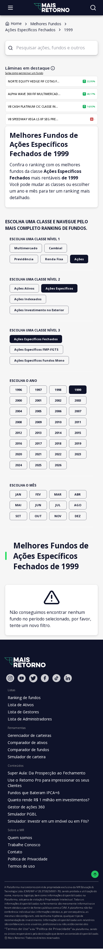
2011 (77, 422)
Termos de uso (21, 866)
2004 (18, 411)
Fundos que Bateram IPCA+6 (34, 792)
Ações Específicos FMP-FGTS (36, 349)
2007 (77, 411)
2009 (38, 422)
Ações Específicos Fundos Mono (39, 360)
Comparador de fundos (28, 749)
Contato (15, 851)
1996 (18, 390)
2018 (58, 443)
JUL (57, 505)
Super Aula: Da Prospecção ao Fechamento (46, 773)
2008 (18, 422)
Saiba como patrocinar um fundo (24, 73)
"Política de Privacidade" (53, 929)
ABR (77, 494)
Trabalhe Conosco (24, 844)
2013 (38, 433)
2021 (38, 454)
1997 (38, 390)
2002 (58, 400)
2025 (38, 465)
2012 (18, 433)
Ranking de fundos (24, 697)
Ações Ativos (24, 288)
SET (18, 516)
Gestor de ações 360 (26, 806)
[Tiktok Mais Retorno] (56, 678)
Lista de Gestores (23, 711)
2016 (18, 443)
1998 (58, 390)
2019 (77, 443)
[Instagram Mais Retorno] (10, 678)
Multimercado (25, 248)
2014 (58, 433)
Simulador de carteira (27, 756)
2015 (77, 433)
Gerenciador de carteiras (29, 735)
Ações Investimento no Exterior (39, 310)
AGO (77, 505)
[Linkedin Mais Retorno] (68, 678)
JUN (38, 505)
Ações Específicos (59, 288)
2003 (77, 400)
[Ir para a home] (51, 7)
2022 (58, 454)
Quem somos (20, 837)
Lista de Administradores (30, 719)
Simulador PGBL (22, 814)
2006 (58, 411)
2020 (18, 454)
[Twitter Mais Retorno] (33, 678)
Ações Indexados (27, 299)
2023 (77, 454)
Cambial (55, 248)
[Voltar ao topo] (95, 874)
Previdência (24, 259)
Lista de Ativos (21, 704)
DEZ (78, 516)
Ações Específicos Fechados (36, 339)
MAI (18, 505)
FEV (38, 494)
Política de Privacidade (28, 859)
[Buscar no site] (93, 7)
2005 (38, 411)
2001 (38, 400)
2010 (58, 422)
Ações (79, 259)
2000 (18, 400)
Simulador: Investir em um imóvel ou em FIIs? (48, 821)
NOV (57, 516)
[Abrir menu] (10, 7)
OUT (38, 516)
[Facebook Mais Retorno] (45, 678)
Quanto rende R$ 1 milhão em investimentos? (48, 799)
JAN (18, 494)
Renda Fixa (54, 259)
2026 (58, 465)
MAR (58, 494)
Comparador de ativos (28, 742)
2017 (38, 443)
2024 (18, 465)
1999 (77, 390)
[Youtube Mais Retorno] (22, 678)
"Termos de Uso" (17, 929)
